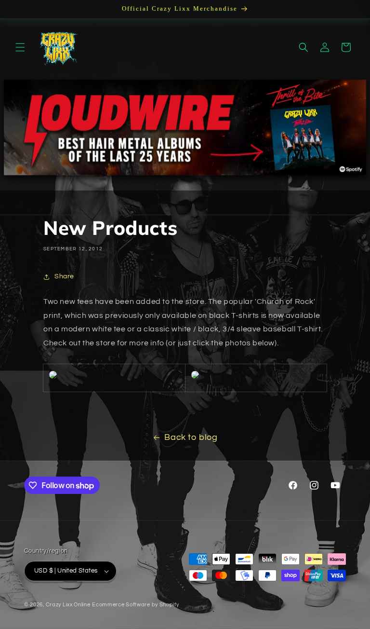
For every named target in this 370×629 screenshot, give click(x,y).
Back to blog (190, 437)
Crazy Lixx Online (68, 604)
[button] (20, 47)
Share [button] (64, 276)
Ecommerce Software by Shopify (135, 604)
